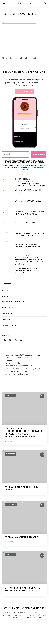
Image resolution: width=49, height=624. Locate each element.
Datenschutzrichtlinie (33, 617)
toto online (9, 371)
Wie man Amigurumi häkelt (28, 201)
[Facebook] (4, 340)
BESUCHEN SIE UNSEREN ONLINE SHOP (24, 608)
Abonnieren (38, 154)
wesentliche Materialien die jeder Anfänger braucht (29, 234)
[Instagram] (10, 340)
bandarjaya (9, 360)
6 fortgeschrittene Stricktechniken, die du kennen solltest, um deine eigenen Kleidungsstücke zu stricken (29, 259)
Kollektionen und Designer (13, 302)
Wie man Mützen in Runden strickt (28, 191)
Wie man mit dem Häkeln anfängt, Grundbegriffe (28, 245)
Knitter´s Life (7, 296)
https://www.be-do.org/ (14, 368)
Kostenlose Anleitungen (12, 308)
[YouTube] (21, 340)
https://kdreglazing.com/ (33, 368)
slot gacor (18, 371)
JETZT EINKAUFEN (24, 91)
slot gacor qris (30, 355)
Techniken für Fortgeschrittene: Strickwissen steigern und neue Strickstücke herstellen (30, 182)
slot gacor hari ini (16, 357)
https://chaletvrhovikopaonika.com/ (19, 366)
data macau (23, 374)
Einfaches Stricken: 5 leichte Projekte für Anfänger (29, 213)
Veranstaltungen (9, 325)
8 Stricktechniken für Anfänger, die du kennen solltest (27, 270)
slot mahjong (28, 357)
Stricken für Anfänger (26, 222)
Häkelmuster (7, 290)
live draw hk (13, 374)
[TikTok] (26, 340)
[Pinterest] (15, 340)
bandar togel (33, 371)
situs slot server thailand (14, 363)
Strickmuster (7, 313)
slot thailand (9, 355)
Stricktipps (6, 319)
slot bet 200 (19, 355)
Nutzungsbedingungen (16, 617)
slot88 (24, 371)
